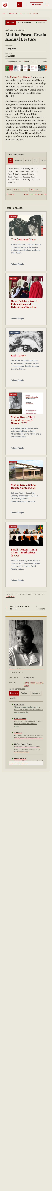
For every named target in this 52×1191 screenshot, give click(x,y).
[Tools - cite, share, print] (26, 5)
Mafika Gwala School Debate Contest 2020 (23, 487)
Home (4, 13)
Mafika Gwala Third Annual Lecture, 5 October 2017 (23, 420)
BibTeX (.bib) (20, 190)
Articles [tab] (36, 693)
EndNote (10, 194)
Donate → (10, 597)
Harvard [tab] (18, 160)
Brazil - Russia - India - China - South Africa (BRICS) (25, 552)
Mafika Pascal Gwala (29, 13)
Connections (13, 62)
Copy (45, 169)
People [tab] (14, 693)
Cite (32, 62)
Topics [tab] (24, 693)
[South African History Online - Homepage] (5, 5)
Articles (13, 13)
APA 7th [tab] (10, 161)
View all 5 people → (18, 763)
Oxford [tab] (28, 160)
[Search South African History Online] (19, 4)
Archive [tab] (14, 698)
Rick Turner (18, 355)
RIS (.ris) (35, 190)
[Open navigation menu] (47, 5)
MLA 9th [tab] (36, 161)
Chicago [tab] (44, 160)
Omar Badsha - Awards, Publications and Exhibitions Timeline (25, 304)
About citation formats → (35, 194)
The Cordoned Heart (23, 239)
